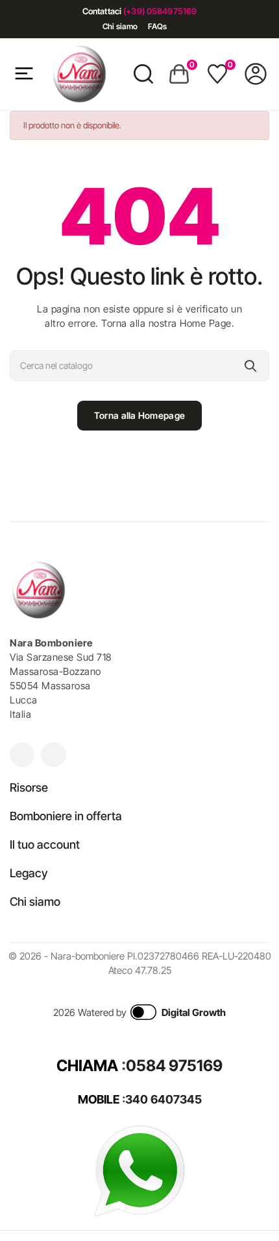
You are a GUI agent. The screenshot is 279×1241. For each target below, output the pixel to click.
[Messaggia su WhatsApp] (139, 1170)
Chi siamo (120, 26)
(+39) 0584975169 (160, 11)
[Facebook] (53, 754)
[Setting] (256, 74)
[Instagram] (22, 754)
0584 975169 (174, 1065)
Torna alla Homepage (139, 415)
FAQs (157, 26)
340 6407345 (163, 1099)
